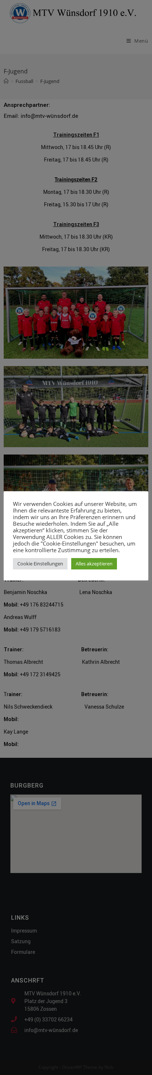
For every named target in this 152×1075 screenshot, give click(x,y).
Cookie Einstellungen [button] (40, 563)
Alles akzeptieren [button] (94, 563)
